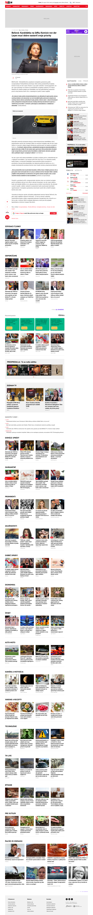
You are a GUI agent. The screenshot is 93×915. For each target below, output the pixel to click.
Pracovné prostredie (39, 692)
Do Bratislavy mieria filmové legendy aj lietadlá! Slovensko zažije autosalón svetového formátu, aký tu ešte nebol (11, 348)
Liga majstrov (22, 633)
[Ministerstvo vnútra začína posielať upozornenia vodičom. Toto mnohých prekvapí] (12, 650)
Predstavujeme (23, 663)
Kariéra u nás (10, 907)
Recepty (6, 833)
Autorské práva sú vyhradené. (71, 903)
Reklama (29, 899)
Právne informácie (11, 902)
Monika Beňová (32, 207)
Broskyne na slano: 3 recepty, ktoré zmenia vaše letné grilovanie (56, 715)
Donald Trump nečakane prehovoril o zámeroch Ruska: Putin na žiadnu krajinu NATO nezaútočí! (57, 483)
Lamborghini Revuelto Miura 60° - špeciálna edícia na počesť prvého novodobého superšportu (26, 659)
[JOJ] (68, 177)
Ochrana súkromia (11, 904)
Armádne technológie (9, 748)
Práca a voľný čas (23, 692)
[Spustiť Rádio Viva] (76, 30)
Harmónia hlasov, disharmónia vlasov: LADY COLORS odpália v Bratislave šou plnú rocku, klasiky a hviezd (57, 348)
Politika (26, 30)
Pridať (54, 213)
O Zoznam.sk (11, 899)
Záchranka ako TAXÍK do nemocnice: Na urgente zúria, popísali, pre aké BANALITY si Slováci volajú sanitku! (33, 428)
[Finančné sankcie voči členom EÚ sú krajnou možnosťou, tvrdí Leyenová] (27, 234)
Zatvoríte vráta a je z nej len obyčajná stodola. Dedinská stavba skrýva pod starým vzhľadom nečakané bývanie (42, 802)
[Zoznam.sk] (69, 906)
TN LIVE (8, 755)
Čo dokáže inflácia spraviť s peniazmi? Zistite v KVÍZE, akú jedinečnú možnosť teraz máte (42, 347)
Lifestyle (68, 6)
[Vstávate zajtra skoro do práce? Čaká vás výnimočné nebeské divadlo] (27, 679)
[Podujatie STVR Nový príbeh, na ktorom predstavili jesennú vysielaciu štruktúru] (15, 394)
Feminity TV (47, 410)
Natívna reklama (30, 911)
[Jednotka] (68, 181)
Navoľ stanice (68, 193)
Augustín (57, 2)
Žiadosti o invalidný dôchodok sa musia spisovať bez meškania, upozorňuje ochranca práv (57, 688)
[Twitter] (72, 899)
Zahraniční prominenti (55, 517)
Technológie (11, 726)
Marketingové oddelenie (51, 909)
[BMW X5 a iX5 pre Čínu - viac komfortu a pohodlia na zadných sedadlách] (42, 650)
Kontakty (48, 899)
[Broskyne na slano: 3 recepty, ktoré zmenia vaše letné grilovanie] (57, 707)
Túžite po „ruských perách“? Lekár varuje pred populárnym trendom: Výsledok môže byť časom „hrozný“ (26, 543)
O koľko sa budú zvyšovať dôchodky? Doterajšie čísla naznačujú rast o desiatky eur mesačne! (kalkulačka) (42, 602)
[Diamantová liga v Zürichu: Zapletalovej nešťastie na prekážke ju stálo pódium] (12, 621)
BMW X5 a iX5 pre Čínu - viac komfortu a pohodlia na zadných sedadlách (42, 658)
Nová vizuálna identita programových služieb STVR (33, 404)
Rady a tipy (38, 717)
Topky (20, 30)
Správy (8, 410)
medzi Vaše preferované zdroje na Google (29, 213)
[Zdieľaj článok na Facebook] (7, 207)
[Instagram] (69, 899)
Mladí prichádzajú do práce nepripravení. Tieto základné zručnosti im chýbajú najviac (42, 688)
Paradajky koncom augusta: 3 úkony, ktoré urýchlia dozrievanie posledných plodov (26, 830)
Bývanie (8, 785)
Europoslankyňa (23, 207)
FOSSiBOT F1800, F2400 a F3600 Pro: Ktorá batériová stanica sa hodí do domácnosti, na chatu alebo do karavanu (57, 744)
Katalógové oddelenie (50, 907)
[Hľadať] (86, 6)
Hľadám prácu (7, 692)
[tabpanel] (77, 97)
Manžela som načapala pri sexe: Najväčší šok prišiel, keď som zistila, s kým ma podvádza (80, 163)
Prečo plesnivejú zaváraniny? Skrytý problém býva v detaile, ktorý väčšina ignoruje (11, 830)
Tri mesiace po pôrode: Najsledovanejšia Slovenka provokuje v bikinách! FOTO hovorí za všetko (42, 514)
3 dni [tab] (79, 81)
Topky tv (61, 6)
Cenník (28, 907)
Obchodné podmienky (31, 905)
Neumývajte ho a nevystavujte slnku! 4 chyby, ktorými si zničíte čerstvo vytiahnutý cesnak (42, 830)
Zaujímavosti (39, 6)
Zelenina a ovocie (54, 833)
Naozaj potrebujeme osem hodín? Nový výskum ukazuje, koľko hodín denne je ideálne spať (11, 773)
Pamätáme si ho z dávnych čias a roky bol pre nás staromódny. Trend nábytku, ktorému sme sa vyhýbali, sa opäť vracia (57, 802)
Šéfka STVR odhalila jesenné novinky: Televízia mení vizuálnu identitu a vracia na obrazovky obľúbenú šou (26, 455)
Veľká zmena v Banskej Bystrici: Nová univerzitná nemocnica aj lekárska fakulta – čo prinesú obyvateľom (57, 455)
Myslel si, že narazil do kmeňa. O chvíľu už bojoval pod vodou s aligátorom (26, 772)
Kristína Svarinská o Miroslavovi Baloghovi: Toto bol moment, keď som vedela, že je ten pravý (53, 405)
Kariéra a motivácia (14, 672)
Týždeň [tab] (85, 81)
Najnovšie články (11, 417)
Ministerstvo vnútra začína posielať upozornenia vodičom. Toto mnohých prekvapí (11, 659)
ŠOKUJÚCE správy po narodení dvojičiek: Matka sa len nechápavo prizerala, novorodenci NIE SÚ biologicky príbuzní (35, 432)
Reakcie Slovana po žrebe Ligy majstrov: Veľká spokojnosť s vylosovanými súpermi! (57, 629)
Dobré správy (11, 555)
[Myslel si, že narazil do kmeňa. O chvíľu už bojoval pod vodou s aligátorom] (27, 763)
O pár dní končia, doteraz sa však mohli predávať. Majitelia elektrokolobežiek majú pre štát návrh (57, 773)
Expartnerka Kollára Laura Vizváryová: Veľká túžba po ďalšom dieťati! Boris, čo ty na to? (27, 421)
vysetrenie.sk (38, 546)
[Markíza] (68, 174)
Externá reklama (30, 904)
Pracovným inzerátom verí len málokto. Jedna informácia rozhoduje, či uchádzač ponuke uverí (11, 688)
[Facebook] (67, 899)
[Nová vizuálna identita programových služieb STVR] (34, 394)
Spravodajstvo (49, 902)
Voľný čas (76, 6)
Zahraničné (16, 6)
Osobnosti (22, 518)
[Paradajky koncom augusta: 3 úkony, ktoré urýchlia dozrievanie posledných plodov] (27, 821)
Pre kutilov (10, 813)
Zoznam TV (11, 385)
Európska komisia (41, 207)
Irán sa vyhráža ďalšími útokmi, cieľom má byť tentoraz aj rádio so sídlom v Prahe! (11, 483)
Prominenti (25, 6)
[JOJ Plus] (68, 189)
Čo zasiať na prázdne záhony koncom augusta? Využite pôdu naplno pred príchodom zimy (57, 830)
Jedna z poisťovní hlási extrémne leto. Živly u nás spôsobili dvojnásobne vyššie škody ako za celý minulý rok (42, 773)
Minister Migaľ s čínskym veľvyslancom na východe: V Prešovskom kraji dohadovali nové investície (42, 455)
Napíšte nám (10, 909)
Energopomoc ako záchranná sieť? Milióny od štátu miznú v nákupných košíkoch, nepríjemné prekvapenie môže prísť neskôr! (11, 602)
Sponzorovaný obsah (54, 748)
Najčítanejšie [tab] (71, 81)
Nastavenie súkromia (12, 905)
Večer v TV (78, 170)
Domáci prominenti (8, 517)
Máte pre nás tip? (49, 911)
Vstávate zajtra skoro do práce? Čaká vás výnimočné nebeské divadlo (26, 688)
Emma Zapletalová (8, 633)
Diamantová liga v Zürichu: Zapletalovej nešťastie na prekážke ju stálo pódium (11, 629)
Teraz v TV (69, 170)
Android (37, 748)
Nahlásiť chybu (15, 218)
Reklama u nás (30, 902)
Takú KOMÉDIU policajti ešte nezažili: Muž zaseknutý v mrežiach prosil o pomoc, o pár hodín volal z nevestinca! (42, 484)
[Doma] (68, 185)
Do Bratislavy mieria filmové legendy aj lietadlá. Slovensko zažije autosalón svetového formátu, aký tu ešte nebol (57, 660)
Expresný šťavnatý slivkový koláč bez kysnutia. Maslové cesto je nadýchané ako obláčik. (11, 716)
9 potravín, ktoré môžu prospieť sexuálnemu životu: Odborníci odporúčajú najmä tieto (42, 542)
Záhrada (21, 833)
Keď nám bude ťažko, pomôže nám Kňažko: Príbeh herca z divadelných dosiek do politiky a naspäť (30, 425)
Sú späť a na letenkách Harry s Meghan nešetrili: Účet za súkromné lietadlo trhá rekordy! (57, 513)
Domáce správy (12, 438)
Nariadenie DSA (11, 911)
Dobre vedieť (7, 353)
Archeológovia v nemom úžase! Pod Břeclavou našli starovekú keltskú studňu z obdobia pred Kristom (57, 543)
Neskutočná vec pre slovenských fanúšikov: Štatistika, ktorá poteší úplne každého (26, 347)
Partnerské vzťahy (78, 161)
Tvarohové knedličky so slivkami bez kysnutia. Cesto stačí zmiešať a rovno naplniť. (26, 716)
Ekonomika (49, 6)
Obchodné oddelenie (50, 905)
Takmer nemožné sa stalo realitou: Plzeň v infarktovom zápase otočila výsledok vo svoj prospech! (42, 630)
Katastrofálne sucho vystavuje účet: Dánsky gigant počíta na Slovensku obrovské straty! (57, 602)
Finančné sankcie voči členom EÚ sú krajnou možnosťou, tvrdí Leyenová (26, 243)
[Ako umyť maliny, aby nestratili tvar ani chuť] (42, 707)
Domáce (8, 6)
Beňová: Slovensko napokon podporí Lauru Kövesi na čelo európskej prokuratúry (11, 243)
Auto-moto (10, 642)
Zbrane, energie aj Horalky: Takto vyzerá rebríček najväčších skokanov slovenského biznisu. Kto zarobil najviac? (26, 602)
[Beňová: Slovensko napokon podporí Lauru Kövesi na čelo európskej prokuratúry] (12, 234)
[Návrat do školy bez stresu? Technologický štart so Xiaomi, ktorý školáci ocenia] (57, 563)
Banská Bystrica (54, 460)
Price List (29, 909)
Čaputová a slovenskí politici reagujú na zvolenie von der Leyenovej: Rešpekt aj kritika (41, 244)
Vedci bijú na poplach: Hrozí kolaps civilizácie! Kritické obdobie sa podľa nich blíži (11, 542)
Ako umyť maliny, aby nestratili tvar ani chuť (41, 714)
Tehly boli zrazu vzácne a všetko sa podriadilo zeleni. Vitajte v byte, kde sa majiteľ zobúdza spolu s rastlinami (11, 802)
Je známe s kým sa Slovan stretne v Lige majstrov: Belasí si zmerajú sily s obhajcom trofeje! (27, 629)
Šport (32, 6)
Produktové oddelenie (50, 904)
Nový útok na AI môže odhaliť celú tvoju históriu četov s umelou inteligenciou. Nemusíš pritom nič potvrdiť (26, 744)
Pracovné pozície (10, 316)
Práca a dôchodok (54, 692)
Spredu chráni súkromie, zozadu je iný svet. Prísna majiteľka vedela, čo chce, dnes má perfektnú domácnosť (27, 802)
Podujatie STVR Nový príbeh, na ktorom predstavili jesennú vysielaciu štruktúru (13, 405)
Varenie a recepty (13, 699)
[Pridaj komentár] (7, 202)
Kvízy (55, 6)
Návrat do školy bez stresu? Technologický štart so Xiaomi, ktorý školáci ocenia (56, 572)
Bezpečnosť (22, 748)
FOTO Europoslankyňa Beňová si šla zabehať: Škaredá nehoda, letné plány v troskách (56, 243)
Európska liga (38, 635)
